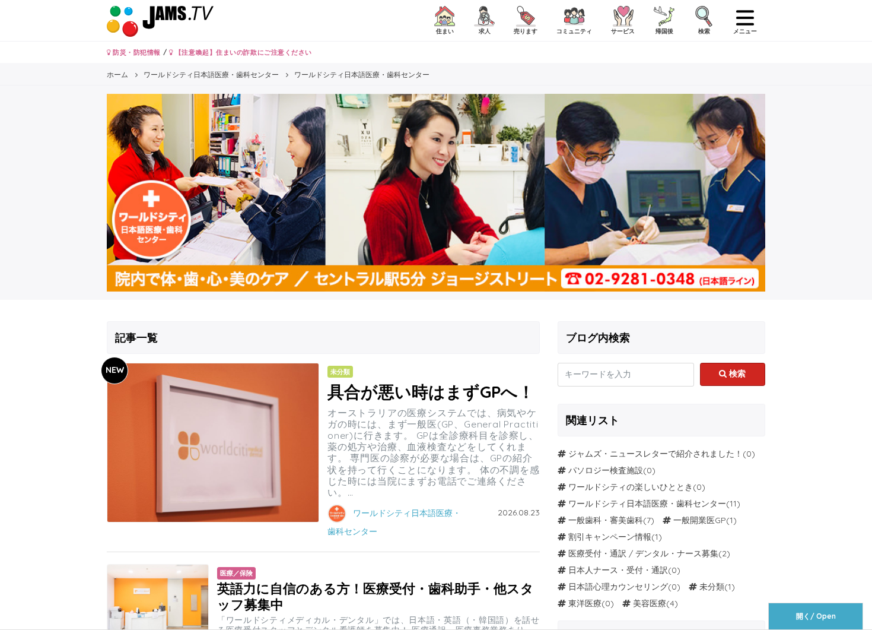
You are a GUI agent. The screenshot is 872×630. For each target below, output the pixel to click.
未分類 (711, 586)
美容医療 (649, 603)
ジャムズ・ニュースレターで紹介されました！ (655, 453)
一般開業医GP (699, 520)
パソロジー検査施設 (605, 470)
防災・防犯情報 (136, 52)
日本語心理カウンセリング (618, 586)
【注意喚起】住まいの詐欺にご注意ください (242, 52)
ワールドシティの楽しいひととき (630, 487)
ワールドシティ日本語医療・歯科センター (647, 503)
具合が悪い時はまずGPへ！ (430, 391)
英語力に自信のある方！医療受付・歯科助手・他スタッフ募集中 (375, 596)
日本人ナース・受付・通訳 (618, 570)
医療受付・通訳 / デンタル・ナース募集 (643, 553)
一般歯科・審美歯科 (605, 520)
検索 (736, 373)
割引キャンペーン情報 (609, 536)
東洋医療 (585, 603)
